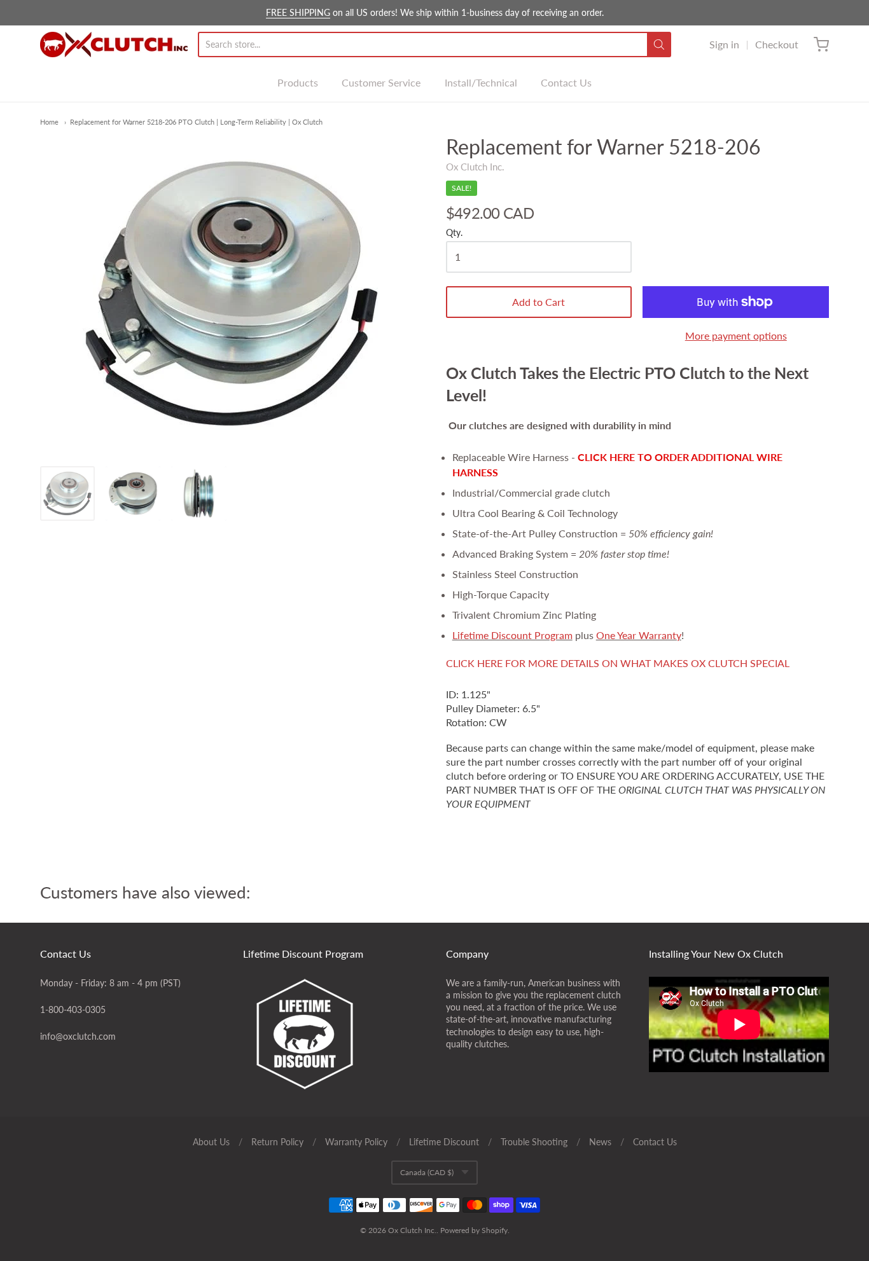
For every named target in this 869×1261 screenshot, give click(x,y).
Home (49, 122)
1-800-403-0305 (73, 1009)
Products (297, 82)
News (600, 1141)
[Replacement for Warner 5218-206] (67, 493)
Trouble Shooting (534, 1141)
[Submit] (659, 44)
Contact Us (566, 82)
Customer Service (381, 82)
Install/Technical (481, 82)
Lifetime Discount (444, 1141)
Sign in (724, 44)
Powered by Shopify (474, 1230)
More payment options (736, 335)
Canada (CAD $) (427, 1172)
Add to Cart (538, 302)
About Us (211, 1141)
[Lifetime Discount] (333, 1034)
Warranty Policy (356, 1141)
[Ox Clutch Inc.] (114, 44)
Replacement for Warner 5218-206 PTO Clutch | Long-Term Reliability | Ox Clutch (196, 122)
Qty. (454, 233)
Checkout (776, 44)
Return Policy (277, 1141)
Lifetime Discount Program (512, 635)
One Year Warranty (638, 635)
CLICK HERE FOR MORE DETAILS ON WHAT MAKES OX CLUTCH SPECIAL (617, 663)
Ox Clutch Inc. (475, 166)
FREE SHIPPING (298, 12)
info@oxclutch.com (78, 1036)
